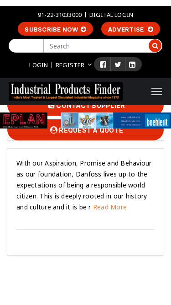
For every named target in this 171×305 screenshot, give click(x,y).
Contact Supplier (90, 105)
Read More (109, 207)
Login (38, 65)
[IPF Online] (66, 90)
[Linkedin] (132, 64)
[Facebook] (103, 64)
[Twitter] (117, 64)
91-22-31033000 (60, 15)
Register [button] (70, 65)
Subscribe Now (51, 29)
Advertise (126, 29)
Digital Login (111, 15)
